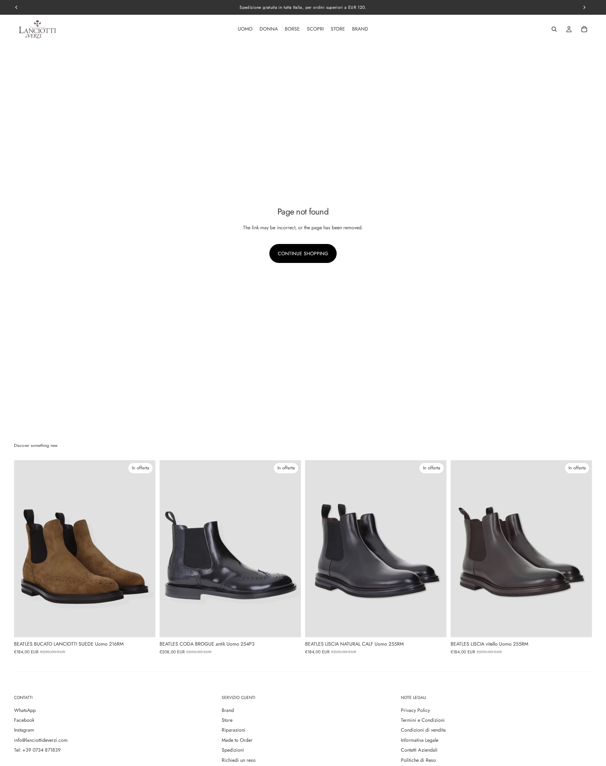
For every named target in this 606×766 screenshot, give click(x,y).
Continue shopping (303, 253)
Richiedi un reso (239, 760)
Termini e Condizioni (423, 720)
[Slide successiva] (144, 548)
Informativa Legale (419, 740)
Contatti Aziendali (419, 749)
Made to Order (237, 740)
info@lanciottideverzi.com (41, 740)
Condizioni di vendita (423, 729)
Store (227, 720)
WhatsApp (25, 710)
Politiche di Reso (418, 760)
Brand (228, 710)
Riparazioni (233, 729)
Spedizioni (233, 749)
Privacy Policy (415, 710)
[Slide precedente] (24, 548)
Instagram (24, 729)
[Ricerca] (554, 29)
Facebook (24, 720)
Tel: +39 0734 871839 (37, 749)
